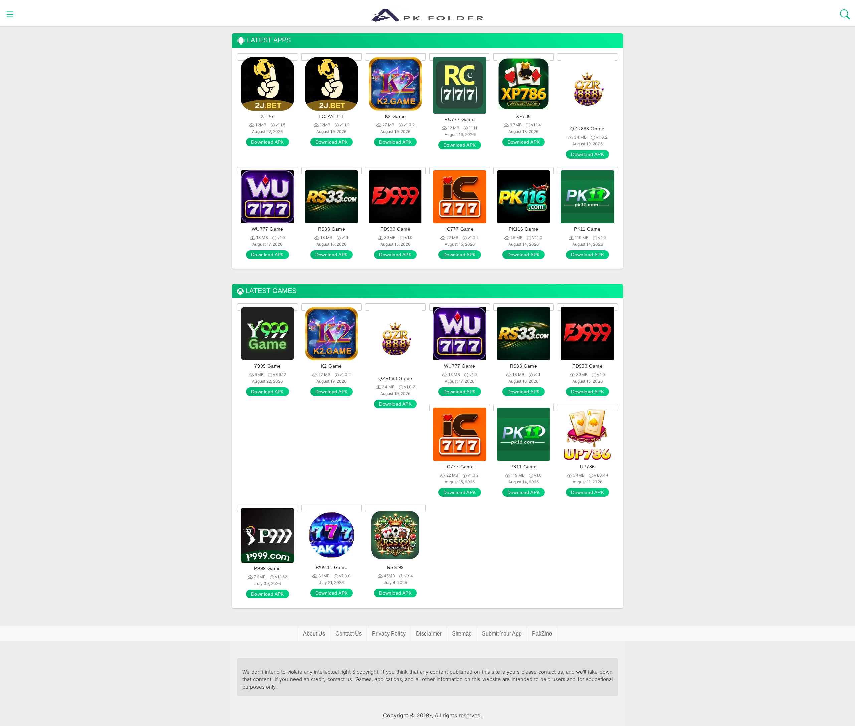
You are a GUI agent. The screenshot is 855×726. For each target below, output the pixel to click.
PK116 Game (523, 229)
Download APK (267, 142)
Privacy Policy (389, 634)
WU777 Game (267, 229)
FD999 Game (395, 229)
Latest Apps (268, 40)
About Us (314, 634)
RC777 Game (459, 119)
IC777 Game (459, 229)
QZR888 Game (587, 128)
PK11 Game (587, 229)
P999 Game (267, 568)
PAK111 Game (331, 567)
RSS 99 (395, 567)
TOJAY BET (331, 116)
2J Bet (268, 116)
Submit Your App (502, 634)
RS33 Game (331, 229)
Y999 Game (267, 366)
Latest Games (270, 290)
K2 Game (395, 116)
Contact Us (348, 634)
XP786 (523, 116)
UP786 (587, 466)
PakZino (542, 634)
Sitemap (462, 634)
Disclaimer (429, 634)
